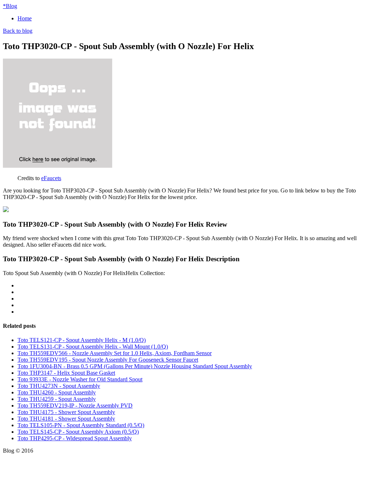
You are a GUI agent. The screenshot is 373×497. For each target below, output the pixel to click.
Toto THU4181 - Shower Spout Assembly (66, 419)
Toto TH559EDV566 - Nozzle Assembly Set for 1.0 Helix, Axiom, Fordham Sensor (114, 353)
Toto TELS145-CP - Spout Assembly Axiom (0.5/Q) (78, 432)
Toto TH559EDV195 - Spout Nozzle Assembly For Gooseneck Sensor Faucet (107, 360)
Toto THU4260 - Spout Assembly (56, 392)
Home (24, 18)
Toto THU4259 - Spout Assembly (56, 399)
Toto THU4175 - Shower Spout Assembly (66, 412)
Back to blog (17, 31)
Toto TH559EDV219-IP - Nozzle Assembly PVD (75, 405)
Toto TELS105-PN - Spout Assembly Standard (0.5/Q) (80, 425)
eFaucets (51, 178)
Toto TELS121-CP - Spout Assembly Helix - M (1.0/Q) (81, 340)
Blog (10, 6)
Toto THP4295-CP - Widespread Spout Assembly (74, 438)
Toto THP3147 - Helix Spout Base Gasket (66, 373)
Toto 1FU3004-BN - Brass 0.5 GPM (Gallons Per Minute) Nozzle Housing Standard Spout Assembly (134, 366)
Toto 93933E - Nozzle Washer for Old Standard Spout (79, 379)
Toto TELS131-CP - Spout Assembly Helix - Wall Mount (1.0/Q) (92, 346)
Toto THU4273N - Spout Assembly (58, 386)
